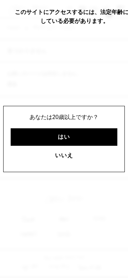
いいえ (64, 155)
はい (64, 137)
